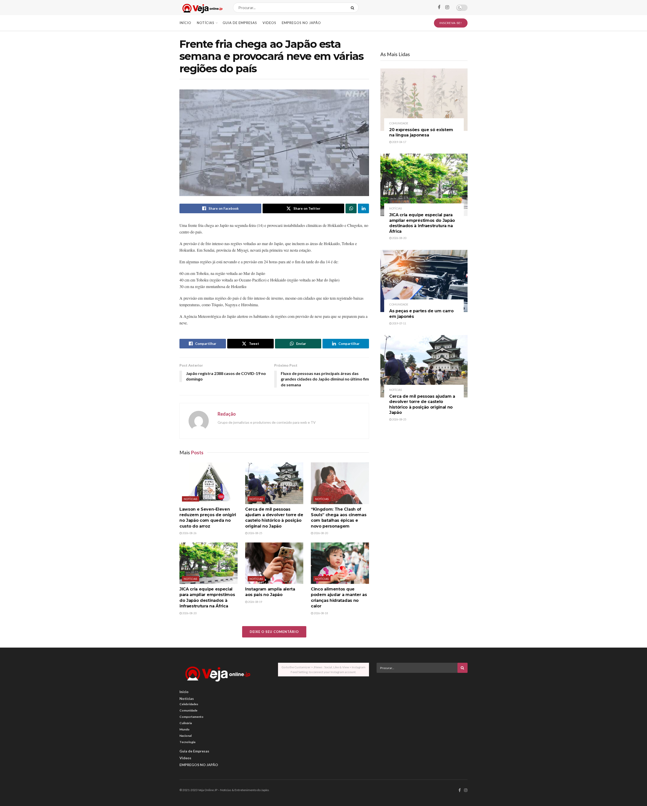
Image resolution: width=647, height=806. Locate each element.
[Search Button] (353, 8)
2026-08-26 (189, 533)
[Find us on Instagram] (447, 7)
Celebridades (188, 704)
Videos (269, 23)
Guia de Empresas (240, 23)
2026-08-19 (254, 601)
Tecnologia (187, 742)
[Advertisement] (422, 712)
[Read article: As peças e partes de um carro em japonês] (424, 281)
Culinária (185, 723)
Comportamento (191, 717)
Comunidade (398, 123)
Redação (227, 414)
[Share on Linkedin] (363, 208)
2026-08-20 (320, 533)
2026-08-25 (254, 533)
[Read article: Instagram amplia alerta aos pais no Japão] (274, 563)
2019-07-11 (398, 323)
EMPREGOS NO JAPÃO (301, 23)
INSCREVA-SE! (451, 23)
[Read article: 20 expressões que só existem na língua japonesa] (424, 99)
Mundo (184, 729)
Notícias (205, 23)
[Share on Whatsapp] (351, 208)
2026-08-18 (320, 613)
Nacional (185, 736)
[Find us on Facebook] (439, 7)
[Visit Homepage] (201, 7)
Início (185, 23)
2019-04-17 (398, 142)
